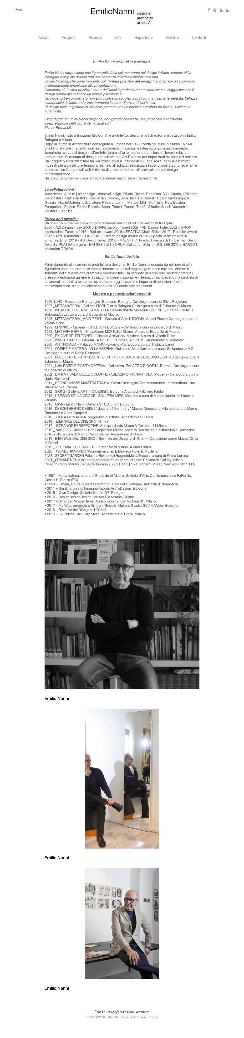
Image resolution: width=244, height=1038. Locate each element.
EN (20, 10)
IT (16, 10)
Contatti (199, 38)
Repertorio (143, 38)
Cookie (142, 1017)
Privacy (153, 1017)
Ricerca (95, 38)
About (43, 38)
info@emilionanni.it (122, 1017)
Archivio (172, 38)
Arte (118, 38)
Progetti (68, 38)
